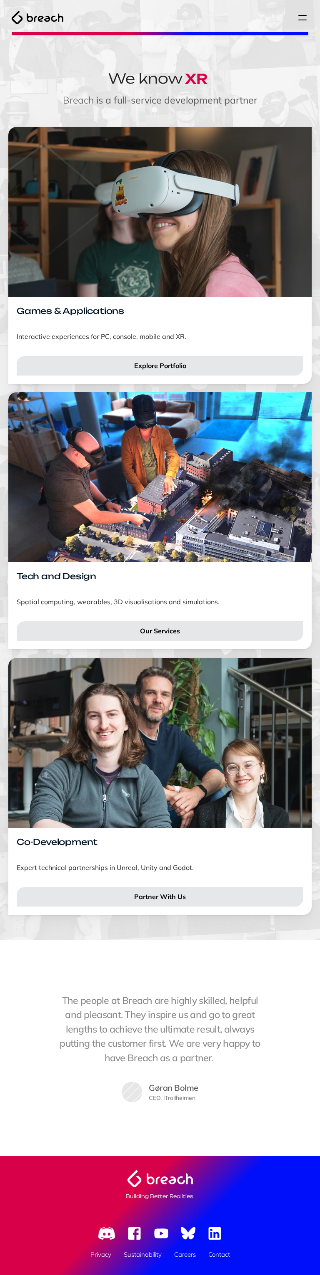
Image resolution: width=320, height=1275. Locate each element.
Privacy (100, 1254)
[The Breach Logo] (37, 17)
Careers (185, 1254)
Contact (219, 1254)
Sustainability (143, 1254)
